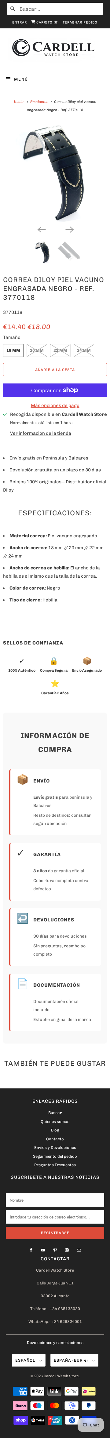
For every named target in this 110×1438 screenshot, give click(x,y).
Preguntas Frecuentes (55, 1165)
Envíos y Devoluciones (55, 1147)
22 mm (60, 350)
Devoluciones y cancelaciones (55, 1342)
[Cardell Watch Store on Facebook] (31, 1250)
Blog (55, 1130)
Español (25, 1360)
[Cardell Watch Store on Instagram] (67, 1250)
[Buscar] (13, 9)
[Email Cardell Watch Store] (79, 1250)
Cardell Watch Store (61, 1376)
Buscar (55, 1112)
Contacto (55, 1139)
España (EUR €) (71, 1360)
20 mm (37, 350)
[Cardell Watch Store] (55, 51)
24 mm (84, 350)
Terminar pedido (80, 22)
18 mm (13, 350)
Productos (39, 102)
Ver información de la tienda (40, 433)
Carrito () (47, 22)
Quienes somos (55, 1121)
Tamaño (11, 337)
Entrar (19, 22)
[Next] (69, 229)
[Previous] (41, 229)
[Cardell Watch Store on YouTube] (43, 1250)
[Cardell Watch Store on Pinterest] (55, 1250)
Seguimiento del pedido (55, 1156)
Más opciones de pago (55, 405)
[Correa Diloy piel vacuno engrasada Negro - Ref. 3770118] (55, 172)
